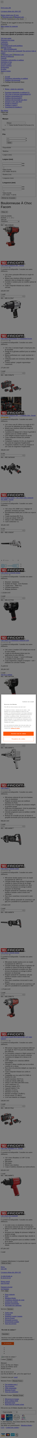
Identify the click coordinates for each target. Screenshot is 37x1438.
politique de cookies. (15, 728)
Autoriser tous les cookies (18, 733)
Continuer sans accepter (28, 701)
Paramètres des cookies (18, 739)
